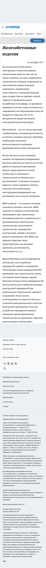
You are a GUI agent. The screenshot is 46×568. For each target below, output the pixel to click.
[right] (43, 34)
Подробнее (7, 529)
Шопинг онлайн (8, 340)
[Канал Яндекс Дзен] (16, 363)
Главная (5, 406)
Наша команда (8, 397)
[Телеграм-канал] (12, 363)
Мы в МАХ (19, 34)
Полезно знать (8, 349)
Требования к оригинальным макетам (16, 377)
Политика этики (8, 386)
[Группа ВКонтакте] (5, 363)
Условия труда (8, 402)
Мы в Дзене (29, 34)
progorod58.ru (8, 458)
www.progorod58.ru (21, 415)
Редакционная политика (11, 382)
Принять (37, 41)
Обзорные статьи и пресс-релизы (14, 344)
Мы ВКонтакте (6, 34)
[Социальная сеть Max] (5, 368)
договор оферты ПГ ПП (11, 511)
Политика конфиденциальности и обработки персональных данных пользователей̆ (18, 392)
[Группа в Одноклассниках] (8, 363)
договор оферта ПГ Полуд (12, 509)
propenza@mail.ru (9, 425)
